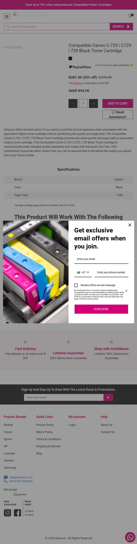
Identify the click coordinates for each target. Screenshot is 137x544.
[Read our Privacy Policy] (126, 291)
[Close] (130, 225)
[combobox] (83, 272)
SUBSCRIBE (101, 309)
